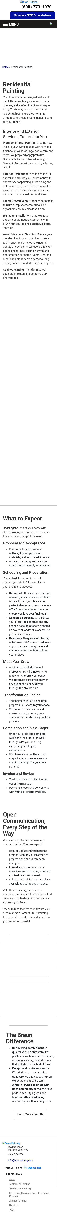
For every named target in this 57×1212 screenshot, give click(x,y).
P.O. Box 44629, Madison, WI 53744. (18, 1148)
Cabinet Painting (17, 1200)
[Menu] (5, 24)
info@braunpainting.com (20, 1160)
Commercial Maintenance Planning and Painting (29, 1195)
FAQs (12, 1209)
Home (12, 1179)
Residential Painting (19, 1184)
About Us (14, 1205)
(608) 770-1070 (36, 6)
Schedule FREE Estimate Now (32, 15)
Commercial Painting (20, 1188)
